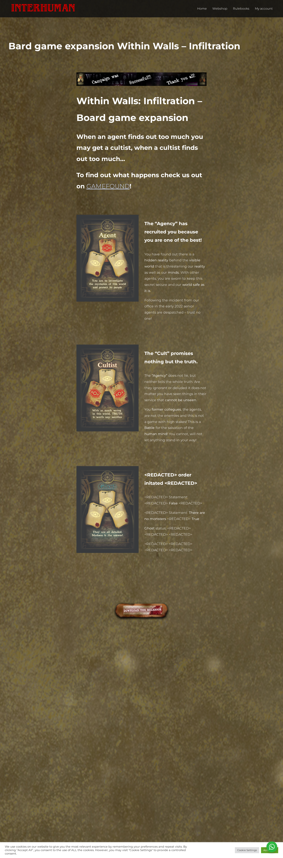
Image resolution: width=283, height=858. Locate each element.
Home (202, 8)
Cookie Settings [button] (247, 850)
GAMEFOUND (108, 186)
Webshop (219, 8)
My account (264, 8)
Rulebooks (241, 8)
